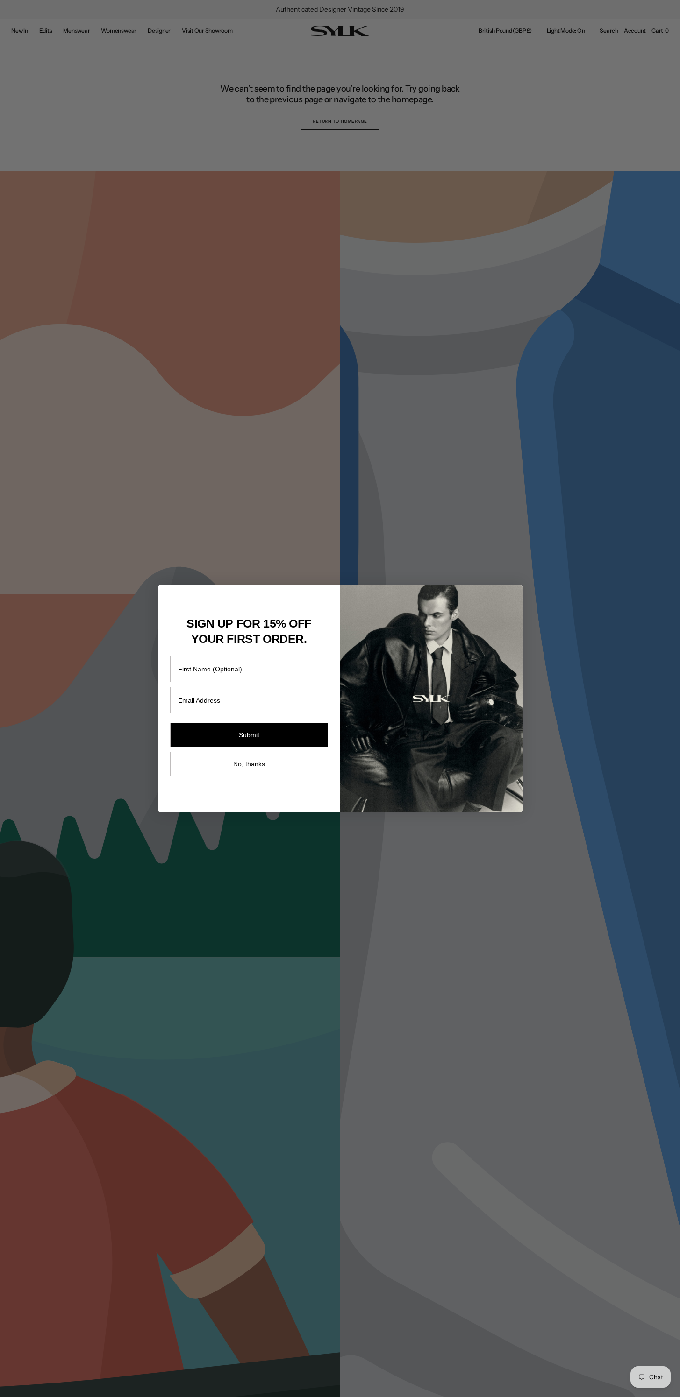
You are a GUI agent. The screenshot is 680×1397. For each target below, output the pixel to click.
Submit (249, 735)
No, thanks (249, 764)
